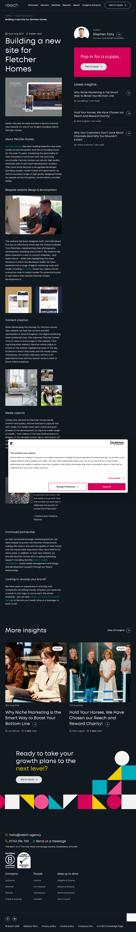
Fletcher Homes (13, 147)
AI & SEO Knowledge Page (110, 926)
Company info (85, 926)
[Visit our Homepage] (12, 5)
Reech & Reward (65, 887)
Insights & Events (91, 5)
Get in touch (63, 899)
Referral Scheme (66, 893)
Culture (37, 881)
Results (67, 5)
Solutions (33, 5)
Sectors (45, 5)
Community (39, 893)
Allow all (107, 486)
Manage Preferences (66, 486)
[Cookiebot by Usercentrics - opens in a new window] (114, 443)
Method (56, 5)
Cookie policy (67, 926)
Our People (39, 887)
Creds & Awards (13, 899)
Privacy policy (49, 926)
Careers (38, 899)
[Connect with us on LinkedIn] (14, 919)
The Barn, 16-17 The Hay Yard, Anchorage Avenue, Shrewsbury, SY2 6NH (41, 847)
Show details (115, 478)
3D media (27, 269)
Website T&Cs (30, 926)
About (76, 5)
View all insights (116, 630)
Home (8, 16)
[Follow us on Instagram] (7, 919)
